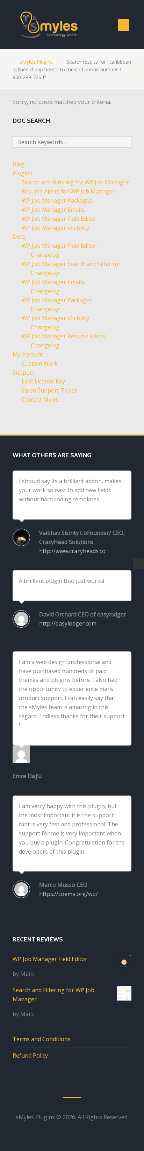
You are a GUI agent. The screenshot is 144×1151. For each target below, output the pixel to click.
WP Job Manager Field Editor (59, 219)
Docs (19, 236)
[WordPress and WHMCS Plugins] (52, 25)
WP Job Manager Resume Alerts (63, 336)
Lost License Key (43, 381)
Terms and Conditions (42, 1039)
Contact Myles (40, 399)
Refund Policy (30, 1055)
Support (23, 372)
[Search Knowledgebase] (138, 563)
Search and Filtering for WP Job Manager (75, 182)
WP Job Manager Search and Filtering (71, 264)
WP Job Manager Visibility (55, 228)
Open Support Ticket (49, 390)
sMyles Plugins (36, 61)
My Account (28, 354)
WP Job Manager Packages (57, 200)
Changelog (45, 255)
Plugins (22, 173)
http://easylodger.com (67, 623)
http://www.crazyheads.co (72, 551)
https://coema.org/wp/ (68, 894)
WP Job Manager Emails (53, 209)
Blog (19, 164)
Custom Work (40, 363)
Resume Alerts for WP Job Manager (68, 191)
